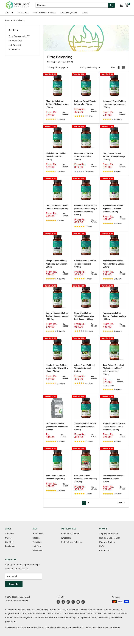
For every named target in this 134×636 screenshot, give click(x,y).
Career (8, 538)
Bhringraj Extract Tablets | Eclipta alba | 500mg (85, 102)
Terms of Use (10, 600)
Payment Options (107, 542)
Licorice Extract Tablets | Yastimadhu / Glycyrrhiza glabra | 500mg (57, 368)
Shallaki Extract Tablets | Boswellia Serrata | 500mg (57, 156)
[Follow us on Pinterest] (73, 602)
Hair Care (37, 546)
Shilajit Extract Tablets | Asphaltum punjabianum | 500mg (57, 264)
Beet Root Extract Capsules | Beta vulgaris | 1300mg (85, 479)
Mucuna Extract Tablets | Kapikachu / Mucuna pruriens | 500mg (113, 208)
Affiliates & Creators (70, 533)
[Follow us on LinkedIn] (83, 602)
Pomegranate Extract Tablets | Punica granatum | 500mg (114, 316)
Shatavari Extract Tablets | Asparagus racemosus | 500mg (85, 426)
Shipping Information (109, 533)
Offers (85, 12)
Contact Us (104, 550)
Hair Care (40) (15, 45)
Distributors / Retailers (71, 542)
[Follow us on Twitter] (63, 602)
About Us (9, 533)
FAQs (101, 546)
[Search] (111, 5)
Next (120, 503)
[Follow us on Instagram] (68, 602)
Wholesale (66, 538)
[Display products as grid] (119, 67)
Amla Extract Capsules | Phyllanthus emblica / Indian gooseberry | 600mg (113, 370)
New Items (37, 550)
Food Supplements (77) (19, 36)
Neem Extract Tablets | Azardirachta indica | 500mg (84, 156)
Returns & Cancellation (109, 538)
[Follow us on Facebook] (58, 602)
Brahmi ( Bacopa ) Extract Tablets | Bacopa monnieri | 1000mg (57, 316)
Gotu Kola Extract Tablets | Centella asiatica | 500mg (57, 207)
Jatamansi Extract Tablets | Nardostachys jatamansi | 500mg (114, 104)
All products (14, 49)
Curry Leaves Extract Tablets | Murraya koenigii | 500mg (114, 156)
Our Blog (9, 542)
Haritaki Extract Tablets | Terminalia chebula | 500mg (113, 479)
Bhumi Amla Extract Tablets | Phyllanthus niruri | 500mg (57, 104)
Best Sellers (38, 533)
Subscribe (14, 584)
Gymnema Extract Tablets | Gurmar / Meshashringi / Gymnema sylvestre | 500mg (85, 210)
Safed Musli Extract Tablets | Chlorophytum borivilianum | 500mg (84, 316)
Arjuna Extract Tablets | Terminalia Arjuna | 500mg (84, 368)
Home (7, 20)
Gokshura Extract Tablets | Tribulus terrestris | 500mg (85, 264)
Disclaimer (10, 546)
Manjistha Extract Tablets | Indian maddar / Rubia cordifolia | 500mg (114, 426)
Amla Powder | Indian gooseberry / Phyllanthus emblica (57, 426)
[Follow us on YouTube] (78, 602)
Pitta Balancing (19, 20)
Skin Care (37, 542)
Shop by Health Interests (44, 12)
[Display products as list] (123, 67)
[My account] (121, 5)
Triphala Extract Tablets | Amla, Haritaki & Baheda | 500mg (114, 264)
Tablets (36, 538)
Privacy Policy (22, 600)
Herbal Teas (23, 12)
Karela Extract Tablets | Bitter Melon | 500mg (56, 477)
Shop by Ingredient (68, 12)
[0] (126, 5)
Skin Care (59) (15, 40)
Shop (7, 12)
